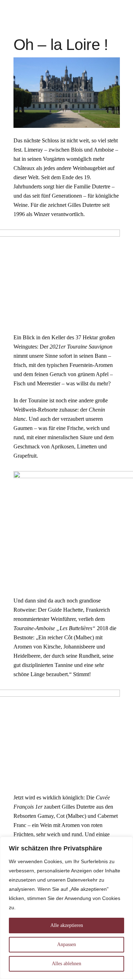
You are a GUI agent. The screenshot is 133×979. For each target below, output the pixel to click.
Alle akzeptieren (66, 925)
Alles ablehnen (66, 963)
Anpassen (66, 944)
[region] (66, 908)
